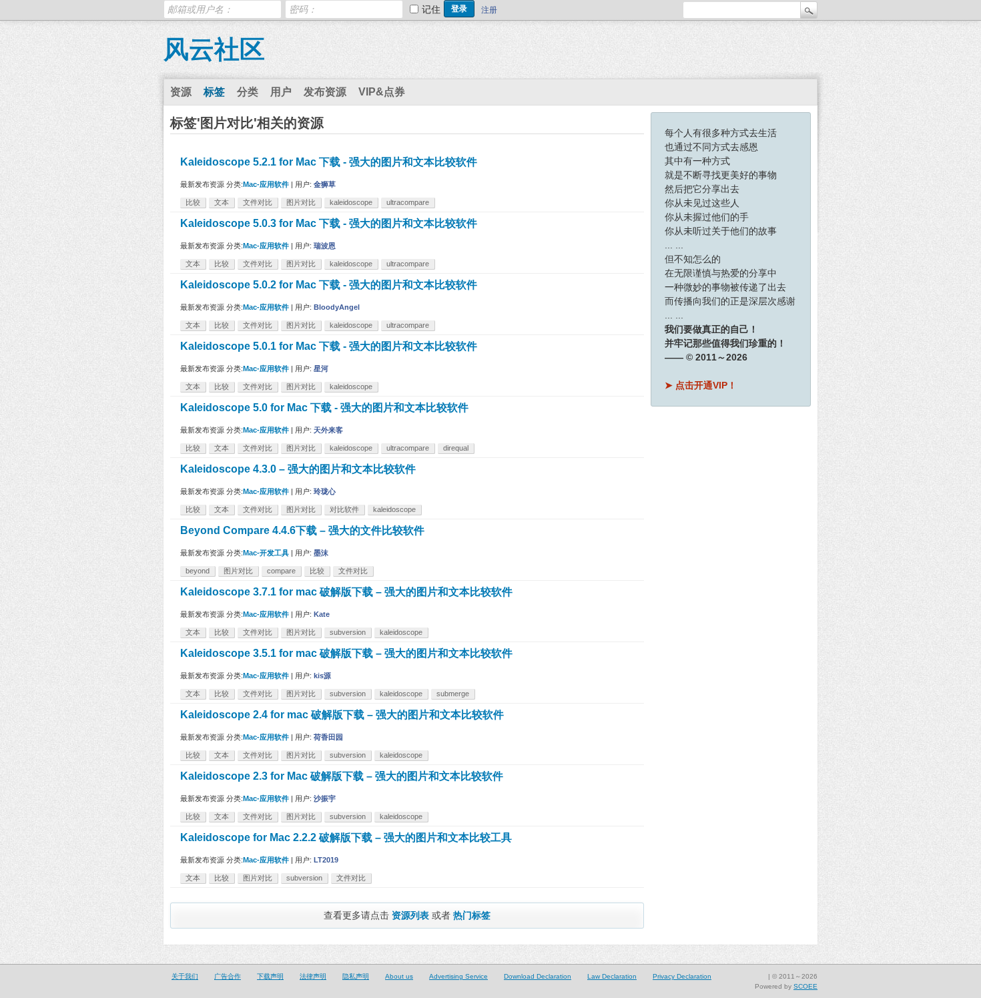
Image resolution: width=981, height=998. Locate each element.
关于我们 (185, 976)
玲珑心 (325, 491)
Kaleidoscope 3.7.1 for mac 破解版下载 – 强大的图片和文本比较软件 (346, 591)
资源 (181, 91)
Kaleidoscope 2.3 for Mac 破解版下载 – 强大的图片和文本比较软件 (341, 776)
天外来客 (328, 430)
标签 (214, 91)
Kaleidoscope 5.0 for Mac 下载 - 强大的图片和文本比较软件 (324, 407)
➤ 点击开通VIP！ (701, 385)
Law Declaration (612, 976)
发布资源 (325, 91)
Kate (322, 614)
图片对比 (301, 202)
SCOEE (805, 986)
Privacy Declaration (682, 976)
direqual (455, 448)
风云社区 (214, 49)
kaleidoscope (351, 202)
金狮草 (325, 184)
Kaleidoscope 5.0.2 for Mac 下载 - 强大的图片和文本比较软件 (328, 284)
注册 (489, 10)
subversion (348, 632)
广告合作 (227, 976)
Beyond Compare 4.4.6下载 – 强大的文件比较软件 (302, 530)
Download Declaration (537, 976)
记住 (431, 9)
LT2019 (326, 860)
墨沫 (321, 553)
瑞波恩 (325, 246)
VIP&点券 (381, 91)
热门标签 (471, 915)
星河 (321, 368)
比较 (193, 202)
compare (281, 571)
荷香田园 (328, 737)
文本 (221, 202)
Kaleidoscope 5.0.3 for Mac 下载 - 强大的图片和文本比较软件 (328, 223)
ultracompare (407, 202)
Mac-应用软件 (266, 184)
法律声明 (313, 976)
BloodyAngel (337, 307)
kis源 (322, 676)
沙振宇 (325, 798)
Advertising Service (458, 976)
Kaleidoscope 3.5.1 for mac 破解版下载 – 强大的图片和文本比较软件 (346, 653)
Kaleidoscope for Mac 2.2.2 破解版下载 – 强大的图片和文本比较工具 (346, 837)
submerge (452, 694)
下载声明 (270, 976)
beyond (198, 571)
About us (399, 976)
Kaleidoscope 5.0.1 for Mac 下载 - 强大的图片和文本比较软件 (328, 346)
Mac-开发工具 (266, 553)
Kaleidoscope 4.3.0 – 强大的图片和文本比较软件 (298, 469)
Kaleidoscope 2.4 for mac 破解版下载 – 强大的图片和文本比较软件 (342, 714)
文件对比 (257, 202)
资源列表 (410, 915)
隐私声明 (355, 976)
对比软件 (344, 509)
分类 (247, 91)
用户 (281, 91)
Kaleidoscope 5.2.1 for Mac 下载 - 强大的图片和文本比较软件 (328, 162)
